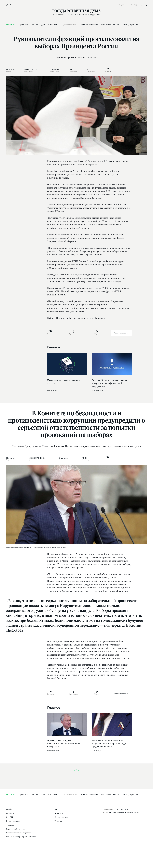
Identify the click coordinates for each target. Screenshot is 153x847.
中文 (135, 5)
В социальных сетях (16, 5)
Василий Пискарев (56, 557)
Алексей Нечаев (55, 211)
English (121, 5)
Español (129, 5)
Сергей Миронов (67, 241)
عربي (141, 5)
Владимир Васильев (91, 171)
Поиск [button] (146, 5)
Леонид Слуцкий (87, 261)
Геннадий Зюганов (57, 294)
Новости (10, 69)
